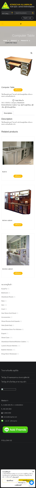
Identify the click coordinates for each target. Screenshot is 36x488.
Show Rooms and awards (10, 321)
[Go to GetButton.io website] (32, 486)
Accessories (5, 317)
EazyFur (4, 289)
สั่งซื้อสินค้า (18, 90)
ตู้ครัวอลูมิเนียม (26, 105)
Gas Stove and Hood (8, 313)
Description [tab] (8, 113)
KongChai (20, 24)
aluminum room (7, 297)
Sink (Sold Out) (6, 325)
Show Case (5, 337)
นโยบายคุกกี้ (15, 477)
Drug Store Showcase (9, 354)
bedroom (4, 293)
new (2, 301)
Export (3, 333)
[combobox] (7, 13)
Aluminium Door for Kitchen (11, 329)
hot (2, 305)
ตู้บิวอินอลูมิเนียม (10, 107)
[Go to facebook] (31, 482)
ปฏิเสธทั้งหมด (10, 480)
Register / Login (27, 18)
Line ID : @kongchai (11, 421)
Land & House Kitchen (9, 346)
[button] (31, 53)
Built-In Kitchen (6, 350)
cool (3, 309)
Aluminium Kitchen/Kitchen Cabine (13, 341)
